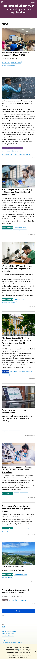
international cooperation (8, 65)
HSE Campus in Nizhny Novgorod (12, 2)
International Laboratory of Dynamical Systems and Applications (18, 9)
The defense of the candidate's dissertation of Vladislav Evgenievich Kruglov (17, 508)
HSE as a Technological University (22, 154)
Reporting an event (16, 62)
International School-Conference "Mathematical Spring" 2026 (15, 53)
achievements (13, 371)
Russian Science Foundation (9, 302)
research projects (6, 151)
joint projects (5, 374)
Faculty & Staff (5, 638)
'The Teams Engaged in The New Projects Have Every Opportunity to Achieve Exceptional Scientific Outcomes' (16, 342)
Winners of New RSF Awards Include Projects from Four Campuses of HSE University (17, 268)
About (4, 624)
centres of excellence (18, 151)
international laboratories (19, 231)
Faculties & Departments (8, 633)
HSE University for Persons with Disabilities (12, 642)
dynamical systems (7, 231)
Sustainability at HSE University (9, 631)
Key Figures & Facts (6, 629)
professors (5, 432)
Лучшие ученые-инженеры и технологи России (14, 411)
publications (28, 148)
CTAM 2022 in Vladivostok (13, 566)
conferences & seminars (21, 574)
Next (18, 611)
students (17, 493)
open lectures (5, 62)
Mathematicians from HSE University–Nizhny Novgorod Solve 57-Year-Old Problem (17, 103)
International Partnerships (8, 636)
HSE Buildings (5, 640)
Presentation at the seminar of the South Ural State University (16, 591)
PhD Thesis (5, 531)
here (19, 649)
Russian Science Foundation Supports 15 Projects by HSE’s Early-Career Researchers (17, 469)
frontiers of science (7, 154)
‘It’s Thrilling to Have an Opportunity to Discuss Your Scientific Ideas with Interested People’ (17, 192)
